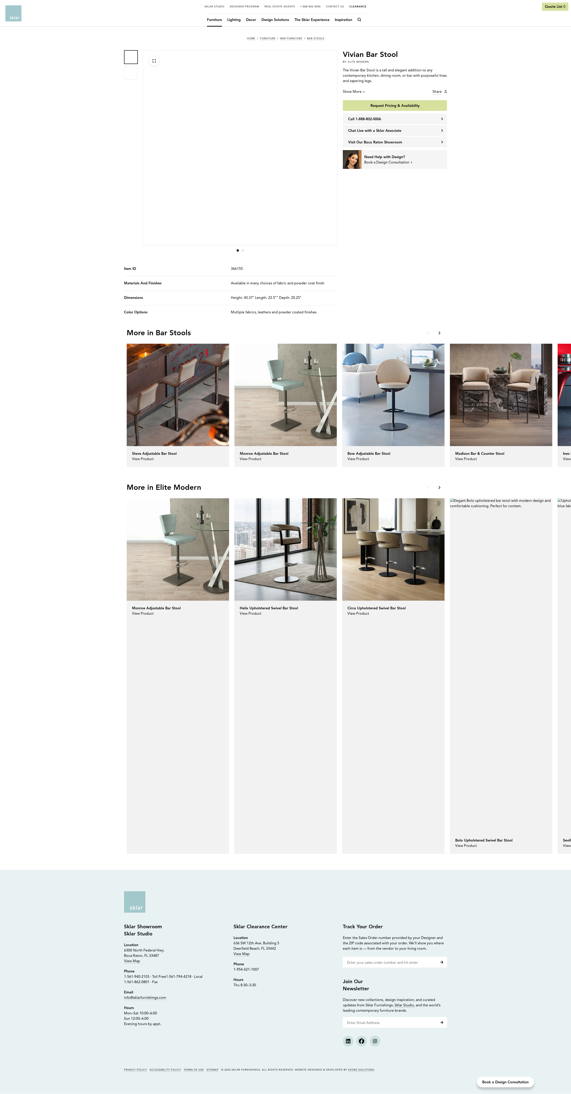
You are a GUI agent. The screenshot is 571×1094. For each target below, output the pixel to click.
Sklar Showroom (143, 926)
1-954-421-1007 (246, 970)
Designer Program (244, 7)
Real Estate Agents (280, 7)
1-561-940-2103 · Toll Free (145, 977)
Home (251, 38)
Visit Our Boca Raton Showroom (375, 142)
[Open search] (360, 20)
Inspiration (343, 20)
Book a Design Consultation (505, 1082)
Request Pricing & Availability (395, 106)
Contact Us (335, 7)
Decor (251, 20)
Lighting (234, 20)
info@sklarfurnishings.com (145, 998)
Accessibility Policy (165, 1070)
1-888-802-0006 (310, 7)
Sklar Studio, (405, 1005)
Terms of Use (194, 1070)
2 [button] (243, 250)
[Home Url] (134, 902)
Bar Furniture (291, 38)
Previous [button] (428, 333)
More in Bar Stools (159, 333)
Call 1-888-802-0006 (364, 119)
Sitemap (213, 1070)
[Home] (13, 13)
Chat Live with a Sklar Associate (374, 131)
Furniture (214, 20)
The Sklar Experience (311, 20)
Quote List (555, 7)
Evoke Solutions (361, 1070)
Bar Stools (315, 38)
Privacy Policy (135, 1070)
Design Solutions (275, 20)
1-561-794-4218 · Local (184, 977)
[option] (130, 57)
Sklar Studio (214, 7)
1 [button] (238, 250)
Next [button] (439, 333)
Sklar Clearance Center (261, 926)
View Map (132, 961)
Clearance (357, 7)
